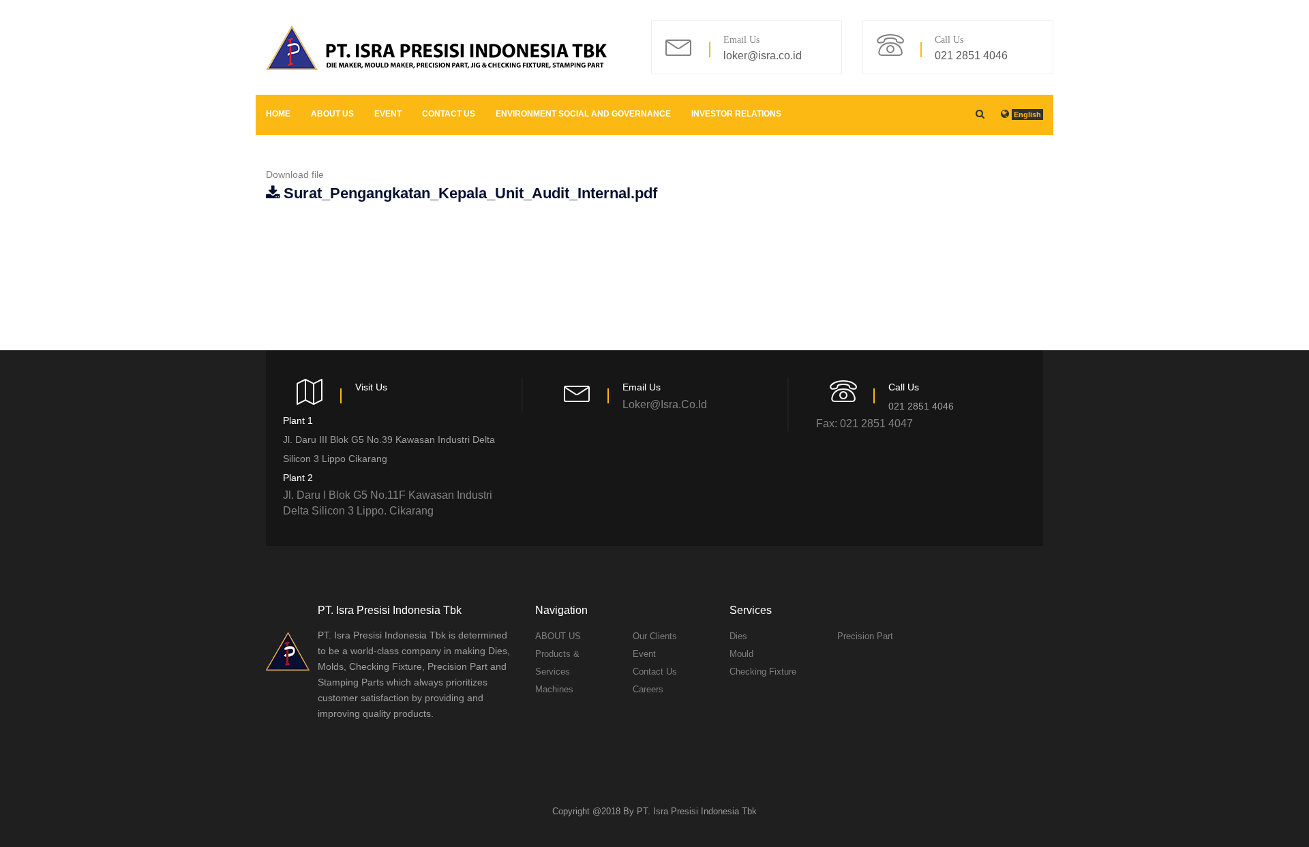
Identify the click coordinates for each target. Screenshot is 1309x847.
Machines (554, 689)
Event (388, 114)
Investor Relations (736, 114)
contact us (448, 114)
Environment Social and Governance (583, 114)
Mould (741, 654)
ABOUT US (332, 114)
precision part (865, 636)
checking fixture (762, 671)
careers (648, 689)
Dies (738, 636)
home (278, 114)
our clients (655, 636)
